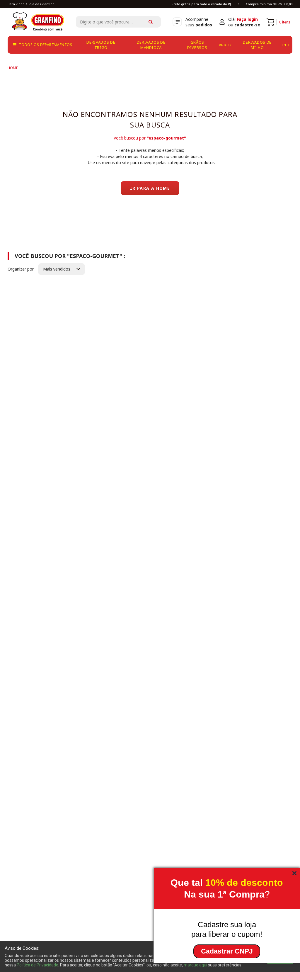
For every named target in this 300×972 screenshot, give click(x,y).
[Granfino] (13, 67)
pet (286, 44)
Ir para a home (150, 188)
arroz (225, 44)
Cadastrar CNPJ (227, 951)
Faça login (247, 19)
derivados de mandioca (151, 45)
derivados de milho (257, 45)
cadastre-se (247, 25)
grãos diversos (197, 45)
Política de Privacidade (37, 965)
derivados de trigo (100, 45)
